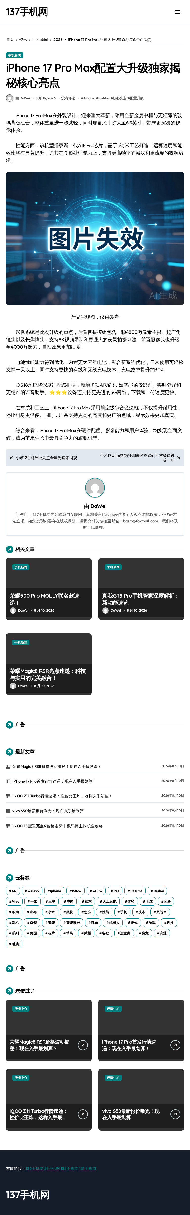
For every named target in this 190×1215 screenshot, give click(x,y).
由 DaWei (22, 98)
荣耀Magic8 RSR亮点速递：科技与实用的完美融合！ (48, 675)
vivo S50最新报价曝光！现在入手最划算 (48, 810)
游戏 (152, 922)
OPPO (97, 891)
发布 (33, 912)
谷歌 (105, 933)
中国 (70, 901)
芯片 (51, 933)
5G (14, 891)
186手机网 (35, 1168)
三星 (51, 901)
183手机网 (69, 1168)
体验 (131, 901)
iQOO (76, 891)
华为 (15, 912)
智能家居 (73, 922)
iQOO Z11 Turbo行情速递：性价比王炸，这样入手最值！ (62, 795)
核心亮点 (120, 98)
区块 (167, 901)
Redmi (159, 891)
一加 (33, 901)
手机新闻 (14, 55)
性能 (105, 912)
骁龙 (145, 933)
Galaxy (33, 891)
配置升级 (137, 98)
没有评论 (68, 98)
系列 (15, 933)
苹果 (69, 933)
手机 (123, 912)
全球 (149, 901)
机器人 (114, 922)
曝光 (94, 922)
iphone (55, 891)
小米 (51, 912)
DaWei (98, 506)
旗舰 (33, 922)
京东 (88, 901)
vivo (15, 901)
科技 (170, 922)
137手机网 (27, 11)
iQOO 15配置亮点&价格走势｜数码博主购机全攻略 (57, 825)
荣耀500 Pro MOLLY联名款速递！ (44, 599)
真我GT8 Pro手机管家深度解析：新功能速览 (140, 599)
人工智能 (110, 901)
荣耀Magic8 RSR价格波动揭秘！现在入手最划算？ (56, 766)
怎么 (87, 912)
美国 (33, 933)
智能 (51, 922)
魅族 (15, 944)
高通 (163, 933)
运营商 (125, 933)
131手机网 (87, 1168)
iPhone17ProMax (96, 98)
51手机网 (52, 1168)
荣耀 (87, 933)
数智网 (161, 912)
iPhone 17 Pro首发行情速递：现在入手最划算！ (54, 781)
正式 (134, 922)
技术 (141, 912)
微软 (69, 912)
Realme (136, 891)
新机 (15, 922)
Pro (116, 891)
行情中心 (20, 1009)
